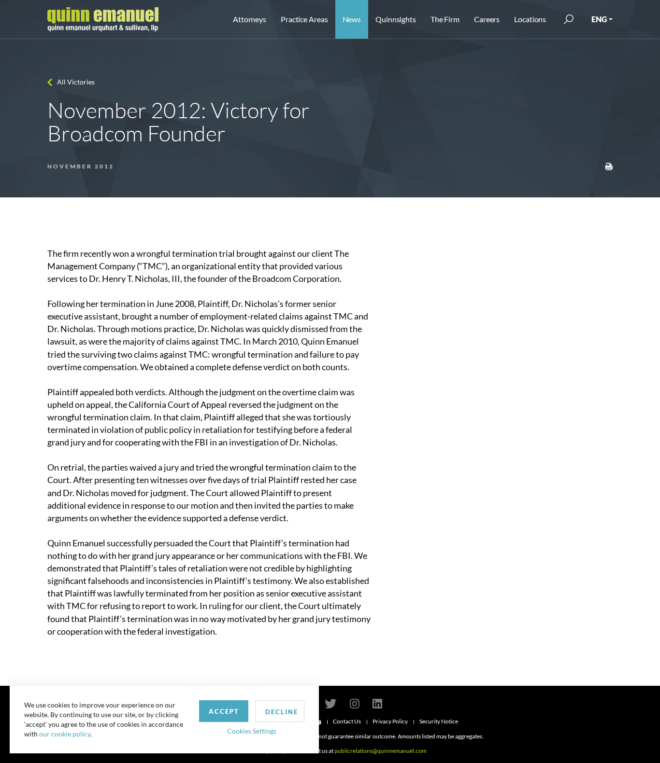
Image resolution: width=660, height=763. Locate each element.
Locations (530, 19)
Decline (281, 712)
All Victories (76, 82)
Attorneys (249, 19)
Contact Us (347, 721)
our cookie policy (64, 734)
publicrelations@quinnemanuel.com (380, 750)
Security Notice (438, 721)
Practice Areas (304, 19)
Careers (487, 19)
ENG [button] (599, 19)
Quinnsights (395, 19)
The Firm (444, 19)
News (352, 19)
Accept (224, 711)
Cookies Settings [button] (251, 731)
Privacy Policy (390, 721)
